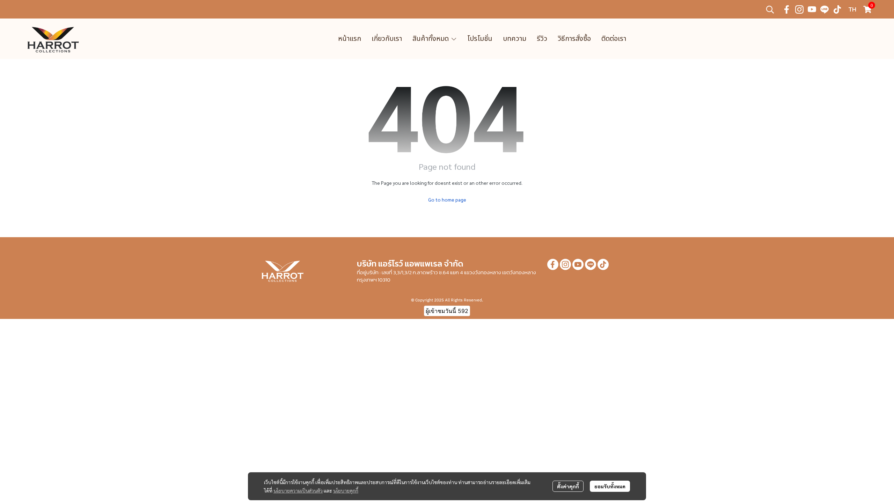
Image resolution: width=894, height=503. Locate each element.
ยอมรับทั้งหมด (609, 486)
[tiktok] (837, 9)
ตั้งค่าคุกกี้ (568, 486)
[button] (770, 9)
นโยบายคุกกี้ (345, 490)
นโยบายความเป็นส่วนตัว (298, 490)
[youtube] (812, 9)
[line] (824, 9)
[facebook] (786, 9)
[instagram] (799, 9)
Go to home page (447, 199)
